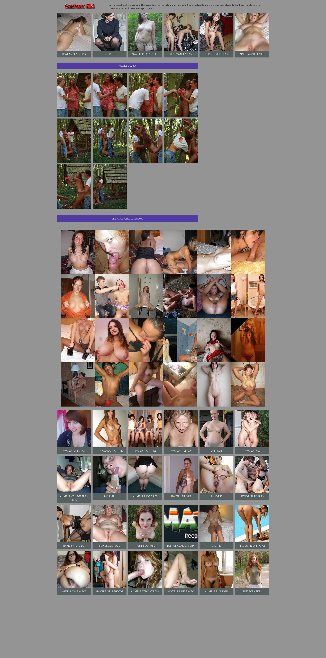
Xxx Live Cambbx (127, 65)
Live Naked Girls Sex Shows (127, 218)
